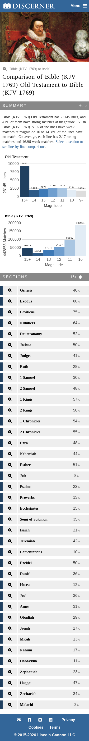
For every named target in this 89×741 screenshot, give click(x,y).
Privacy (68, 720)
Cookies (35, 727)
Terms (55, 727)
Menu (75, 6)
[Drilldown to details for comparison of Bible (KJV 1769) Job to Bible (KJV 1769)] (8, 475)
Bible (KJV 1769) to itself (29, 69)
